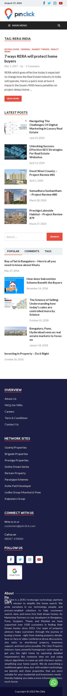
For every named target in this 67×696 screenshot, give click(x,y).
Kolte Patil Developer (18, 485)
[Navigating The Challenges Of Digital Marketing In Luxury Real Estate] (15, 121)
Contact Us (12, 424)
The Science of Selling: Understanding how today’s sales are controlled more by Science (44, 307)
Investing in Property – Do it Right (26, 353)
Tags (48, 251)
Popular (13, 251)
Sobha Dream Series (17, 466)
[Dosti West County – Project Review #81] (15, 171)
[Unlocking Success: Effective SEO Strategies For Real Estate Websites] (15, 146)
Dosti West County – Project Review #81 (43, 172)
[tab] (13, 251)
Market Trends (40, 49)
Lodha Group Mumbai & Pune (23, 492)
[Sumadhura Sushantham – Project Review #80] (15, 191)
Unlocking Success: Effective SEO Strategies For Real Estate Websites (46, 151)
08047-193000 (13, 538)
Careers (9, 411)
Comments (31, 251)
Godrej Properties (16, 447)
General (25, 49)
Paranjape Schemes (16, 479)
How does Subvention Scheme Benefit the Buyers (44, 280)
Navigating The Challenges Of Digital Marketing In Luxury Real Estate (45, 126)
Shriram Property (15, 473)
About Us (10, 398)
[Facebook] (44, 3)
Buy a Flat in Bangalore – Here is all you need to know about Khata (30, 263)
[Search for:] (33, 237)
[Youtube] (60, 3)
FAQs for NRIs (14, 405)
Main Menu (19, 25)
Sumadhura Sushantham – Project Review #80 (45, 192)
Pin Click (40, 691)
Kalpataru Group (15, 498)
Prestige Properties (17, 460)
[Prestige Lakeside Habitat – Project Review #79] (15, 210)
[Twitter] (49, 3)
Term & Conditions (16, 418)
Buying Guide (11, 49)
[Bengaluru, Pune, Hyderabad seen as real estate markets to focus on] (15, 328)
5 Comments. (33, 66)
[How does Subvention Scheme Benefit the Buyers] (14, 279)
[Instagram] (55, 3)
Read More (11, 98)
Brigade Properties (16, 453)
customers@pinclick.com (19, 526)
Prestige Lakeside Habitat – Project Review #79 (46, 214)
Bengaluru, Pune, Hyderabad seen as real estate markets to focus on (45, 334)
